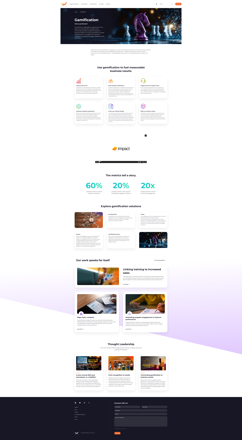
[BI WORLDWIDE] (63, 4)
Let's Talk (178, 4)
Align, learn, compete (85, 317)
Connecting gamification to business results (152, 376)
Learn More (125, 284)
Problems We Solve (74, 4)
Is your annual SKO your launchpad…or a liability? (86, 376)
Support (76, 407)
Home (76, 11)
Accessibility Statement (80, 414)
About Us (108, 4)
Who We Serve (93, 4)
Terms (76, 419)
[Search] (172, 4)
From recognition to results (119, 375)
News (76, 409)
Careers (76, 412)
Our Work (101, 4)
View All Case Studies (159, 260)
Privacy (76, 416)
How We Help (84, 4)
